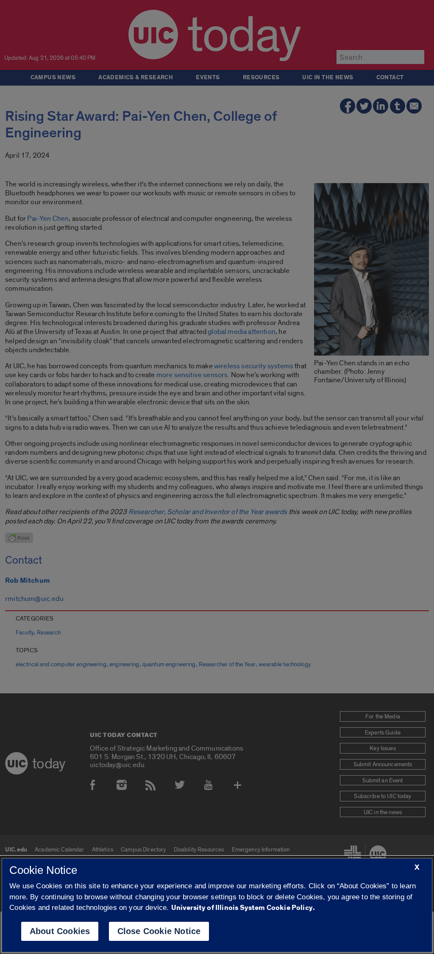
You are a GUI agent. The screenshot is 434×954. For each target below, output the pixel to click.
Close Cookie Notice (159, 931)
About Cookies (60, 931)
